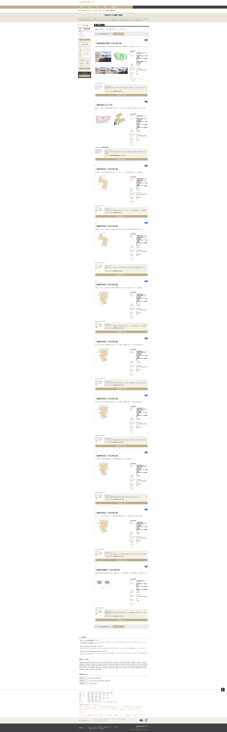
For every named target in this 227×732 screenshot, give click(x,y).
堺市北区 (88, 665)
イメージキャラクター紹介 (93, 709)
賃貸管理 (109, 707)
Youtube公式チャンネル (124, 709)
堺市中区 (142, 664)
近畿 (99, 10)
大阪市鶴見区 (111, 664)
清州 (81, 34)
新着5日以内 (87, 61)
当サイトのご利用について (115, 727)
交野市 (120, 667)
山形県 (107, 692)
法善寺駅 (91, 680)
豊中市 (101, 665)
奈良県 (103, 697)
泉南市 (113, 667)
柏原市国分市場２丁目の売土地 (109, 43)
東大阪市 (110, 667)
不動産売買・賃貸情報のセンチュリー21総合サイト (88, 704)
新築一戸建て (81, 706)
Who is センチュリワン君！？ (104, 709)
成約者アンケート (134, 709)
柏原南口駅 (92, 683)
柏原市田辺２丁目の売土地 (107, 285)
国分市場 (81, 35)
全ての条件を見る (84, 68)
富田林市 (136, 665)
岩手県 (96, 692)
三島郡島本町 (132, 667)
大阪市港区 (92, 662)
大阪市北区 (128, 664)
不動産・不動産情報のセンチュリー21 (85, 10)
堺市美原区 (93, 665)
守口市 (120, 665)
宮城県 (103, 692)
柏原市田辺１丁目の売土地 (107, 169)
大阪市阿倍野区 (82, 664)
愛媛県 (92, 700)
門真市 (96, 667)
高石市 (103, 667)
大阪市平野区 (123, 664)
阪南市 (128, 667)
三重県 (100, 696)
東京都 (88, 693)
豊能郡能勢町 (138, 667)
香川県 (96, 700)
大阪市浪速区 (109, 662)
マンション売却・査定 (108, 715)
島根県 (100, 699)
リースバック (129, 707)
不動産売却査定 (128, 706)
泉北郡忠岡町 (143, 667)
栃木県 (108, 693)
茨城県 (104, 693)
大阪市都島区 (81, 662)
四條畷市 (117, 667)
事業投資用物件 (104, 706)
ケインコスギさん (142, 715)
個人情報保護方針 (106, 727)
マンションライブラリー (102, 707)
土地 (99, 706)
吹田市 (107, 665)
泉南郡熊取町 (81, 669)
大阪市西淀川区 (115, 662)
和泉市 (86, 667)
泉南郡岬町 (87, 669)
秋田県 (100, 692)
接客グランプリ (115, 709)
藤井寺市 (106, 667)
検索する (84, 39)
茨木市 (126, 665)
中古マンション (82, 715)
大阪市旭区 (138, 662)
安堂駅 (98, 680)
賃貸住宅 (100, 715)
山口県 (103, 699)
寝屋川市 (140, 665)
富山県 (100, 694)
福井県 (107, 694)
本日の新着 (82, 60)
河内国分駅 (102, 680)
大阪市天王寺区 (103, 662)
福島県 (111, 692)
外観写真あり (88, 64)
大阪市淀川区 (105, 664)
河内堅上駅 (92, 678)
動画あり (81, 65)
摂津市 (99, 667)
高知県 (100, 700)
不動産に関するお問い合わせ (93, 728)
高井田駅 (96, 678)
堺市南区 (84, 665)
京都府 (92, 697)
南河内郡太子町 (92, 669)
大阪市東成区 (127, 662)
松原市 (80, 667)
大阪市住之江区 (117, 664)
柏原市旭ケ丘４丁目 (105, 105)
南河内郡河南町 (99, 669)
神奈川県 (92, 693)
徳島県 (88, 700)
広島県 (92, 699)
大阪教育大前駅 (107, 680)
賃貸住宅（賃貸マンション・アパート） (116, 706)
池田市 (104, 665)
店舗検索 (114, 707)
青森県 (92, 692)
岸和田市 (97, 665)
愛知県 (88, 696)
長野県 (92, 694)
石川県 (103, 694)
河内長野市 (145, 665)
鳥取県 (96, 699)
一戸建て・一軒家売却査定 (84, 707)
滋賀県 (96, 697)
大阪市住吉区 (88, 664)
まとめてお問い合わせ (118, 33)
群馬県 (112, 693)
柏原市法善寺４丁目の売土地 (108, 570)
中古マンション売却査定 (137, 706)
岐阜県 (96, 696)
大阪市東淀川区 (122, 662)
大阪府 (103, 10)
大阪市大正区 (97, 662)
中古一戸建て (88, 706)
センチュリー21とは (122, 707)
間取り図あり (82, 64)
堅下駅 (95, 680)
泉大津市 (110, 665)
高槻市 (114, 665)
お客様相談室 (101, 728)
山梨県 (88, 694)
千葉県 (100, 693)
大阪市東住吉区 (94, 664)
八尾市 (129, 665)
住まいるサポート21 (138, 707)
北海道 (88, 692)
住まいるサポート (129, 715)
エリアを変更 (87, 28)
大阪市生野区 (133, 662)
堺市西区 (81, 665)
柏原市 (80, 31)
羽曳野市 (93, 667)
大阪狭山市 (124, 667)
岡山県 (88, 699)
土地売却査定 (93, 707)
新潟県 (96, 694)
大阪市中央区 (133, 664)
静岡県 (92, 696)
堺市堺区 (138, 664)
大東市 (83, 667)
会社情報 (88, 727)
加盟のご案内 (94, 727)
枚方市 (123, 665)
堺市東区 (146, 664)
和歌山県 (107, 697)
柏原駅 (99, 678)
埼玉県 (97, 693)
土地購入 (95, 10)
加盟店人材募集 (82, 709)
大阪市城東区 (143, 662)
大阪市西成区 (100, 664)
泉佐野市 (132, 665)
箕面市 (89, 667)
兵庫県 (100, 697)
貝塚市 (117, 665)
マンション (94, 706)
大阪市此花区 (87, 662)
